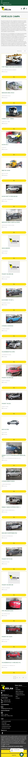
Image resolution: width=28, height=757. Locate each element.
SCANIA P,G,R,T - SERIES (8, 119)
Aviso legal (4, 723)
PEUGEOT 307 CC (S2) (7, 559)
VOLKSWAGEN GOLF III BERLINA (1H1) (11, 662)
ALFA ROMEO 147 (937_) (8, 300)
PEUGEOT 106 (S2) (6, 403)
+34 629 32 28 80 (7, 702)
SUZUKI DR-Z (5, 144)
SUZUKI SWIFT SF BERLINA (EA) (9, 196)
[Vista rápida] (26, 58)
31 (23, 677)
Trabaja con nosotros (20, 694)
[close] (22, 749)
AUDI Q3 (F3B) (5, 429)
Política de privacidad (6, 721)
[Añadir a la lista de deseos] (26, 56)
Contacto (18, 698)
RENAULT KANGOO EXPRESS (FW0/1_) (11, 507)
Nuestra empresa (19, 693)
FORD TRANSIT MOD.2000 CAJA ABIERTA (12, 67)
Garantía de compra (6, 728)
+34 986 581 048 (6, 700)
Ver (14, 77)
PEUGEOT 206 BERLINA (7, 274)
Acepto (14, 755)
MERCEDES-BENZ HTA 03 (8, 93)
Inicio (17, 688)
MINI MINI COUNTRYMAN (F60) (9, 533)
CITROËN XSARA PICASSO (8, 481)
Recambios (18, 689)
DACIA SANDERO (6, 248)
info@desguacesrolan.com (6, 708)
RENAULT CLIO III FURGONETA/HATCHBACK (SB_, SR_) (14, 456)
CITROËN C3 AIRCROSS (7, 326)
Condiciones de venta (6, 726)
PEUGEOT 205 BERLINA (7, 377)
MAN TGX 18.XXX (6, 170)
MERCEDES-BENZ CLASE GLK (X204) (11, 222)
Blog (17, 696)
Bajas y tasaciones (19, 691)
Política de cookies (6, 724)
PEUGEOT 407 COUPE (7, 637)
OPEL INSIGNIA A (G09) (7, 611)
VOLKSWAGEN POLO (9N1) (8, 352)
